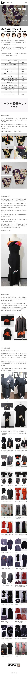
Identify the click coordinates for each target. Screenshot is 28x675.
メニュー (26, 2)
